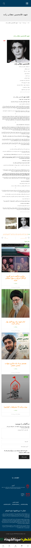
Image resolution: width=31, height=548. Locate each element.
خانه (28, 22)
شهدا (20, 22)
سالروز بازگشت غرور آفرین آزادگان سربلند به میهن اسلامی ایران (15, 278)
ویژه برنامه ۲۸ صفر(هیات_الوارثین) (15, 407)
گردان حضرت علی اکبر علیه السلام (23, 234)
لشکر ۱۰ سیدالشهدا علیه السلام (7, 234)
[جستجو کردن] (4, 3)
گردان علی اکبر (15, 234)
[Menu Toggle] (26, 3)
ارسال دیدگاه (24, 457)
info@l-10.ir (22, 495)
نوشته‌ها (24, 22)
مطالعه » (15, 283)
